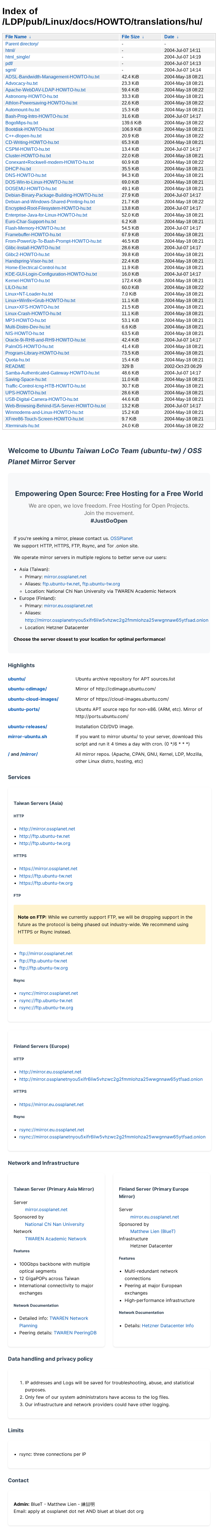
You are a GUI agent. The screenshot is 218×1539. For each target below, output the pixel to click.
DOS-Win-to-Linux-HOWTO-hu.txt (39, 182)
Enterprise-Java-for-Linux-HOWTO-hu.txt (46, 215)
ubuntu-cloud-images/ (33, 699)
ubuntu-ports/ (24, 709)
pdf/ (9, 63)
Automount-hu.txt (22, 109)
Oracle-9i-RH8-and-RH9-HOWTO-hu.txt (45, 340)
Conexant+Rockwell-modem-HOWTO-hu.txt (49, 162)
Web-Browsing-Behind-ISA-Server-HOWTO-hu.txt (55, 405)
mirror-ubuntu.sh (27, 736)
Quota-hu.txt (17, 359)
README (15, 366)
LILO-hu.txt (16, 287)
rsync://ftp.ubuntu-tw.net (46, 1000)
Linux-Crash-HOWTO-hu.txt (33, 313)
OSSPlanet (121, 538)
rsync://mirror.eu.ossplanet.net (51, 1129)
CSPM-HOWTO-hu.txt (27, 149)
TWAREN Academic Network (56, 1238)
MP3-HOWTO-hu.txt (25, 320)
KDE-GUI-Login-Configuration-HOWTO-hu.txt (51, 274)
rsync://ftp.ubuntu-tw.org (46, 1007)
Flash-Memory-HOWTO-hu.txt (35, 228)
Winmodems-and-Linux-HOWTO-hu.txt (44, 412)
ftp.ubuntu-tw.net (61, 584)
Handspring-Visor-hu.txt (29, 261)
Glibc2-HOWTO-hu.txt (27, 254)
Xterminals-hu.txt (22, 425)
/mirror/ (29, 754)
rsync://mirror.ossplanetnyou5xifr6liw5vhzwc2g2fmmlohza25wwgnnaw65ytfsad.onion (112, 1137)
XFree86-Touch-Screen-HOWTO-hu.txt (44, 418)
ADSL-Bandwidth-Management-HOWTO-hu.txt (52, 76)
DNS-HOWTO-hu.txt (25, 175)
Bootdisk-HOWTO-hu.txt (29, 129)
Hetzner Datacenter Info (168, 1325)
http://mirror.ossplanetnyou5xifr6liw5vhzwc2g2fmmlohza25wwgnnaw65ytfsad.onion (116, 620)
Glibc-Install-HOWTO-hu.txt (32, 247)
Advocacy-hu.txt (21, 83)
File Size (131, 36)
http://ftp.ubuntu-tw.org (44, 843)
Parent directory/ (21, 43)
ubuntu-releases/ (27, 726)
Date (169, 36)
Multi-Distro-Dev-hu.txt (27, 326)
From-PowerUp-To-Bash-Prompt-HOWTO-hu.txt (53, 241)
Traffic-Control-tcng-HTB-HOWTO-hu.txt (45, 386)
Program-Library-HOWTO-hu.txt (37, 353)
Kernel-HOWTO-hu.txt (27, 280)
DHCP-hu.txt (18, 168)
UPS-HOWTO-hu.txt (25, 392)
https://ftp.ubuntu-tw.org (46, 883)
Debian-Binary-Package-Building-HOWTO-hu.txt (54, 195)
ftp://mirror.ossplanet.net (46, 953)
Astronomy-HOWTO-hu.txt (31, 96)
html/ (10, 50)
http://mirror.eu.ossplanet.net (50, 1072)
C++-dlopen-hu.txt (23, 135)
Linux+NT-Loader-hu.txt (29, 294)
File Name (16, 36)
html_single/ (17, 57)
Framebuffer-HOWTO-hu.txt (33, 234)
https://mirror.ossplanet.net (48, 868)
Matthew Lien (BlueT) (153, 1231)
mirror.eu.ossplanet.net (68, 605)
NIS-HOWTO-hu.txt (24, 333)
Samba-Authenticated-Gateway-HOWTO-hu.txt (52, 372)
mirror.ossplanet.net (65, 576)
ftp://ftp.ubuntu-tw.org (43, 968)
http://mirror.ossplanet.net (47, 829)
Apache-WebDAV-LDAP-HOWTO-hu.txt (45, 89)
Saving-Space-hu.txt (25, 379)
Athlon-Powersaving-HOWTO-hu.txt (41, 102)
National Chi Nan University (54, 1224)
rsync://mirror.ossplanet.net (48, 993)
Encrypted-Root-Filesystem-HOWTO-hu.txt (48, 208)
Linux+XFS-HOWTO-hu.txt (32, 307)
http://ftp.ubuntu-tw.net (44, 836)
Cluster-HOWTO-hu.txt (28, 155)
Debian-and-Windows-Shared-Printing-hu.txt (50, 201)
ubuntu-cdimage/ (27, 689)
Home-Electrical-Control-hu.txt (35, 267)
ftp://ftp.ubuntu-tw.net (43, 961)
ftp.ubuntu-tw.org (101, 584)
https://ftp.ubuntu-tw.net (45, 876)
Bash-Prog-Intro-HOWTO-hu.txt (36, 116)
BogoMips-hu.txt (21, 122)
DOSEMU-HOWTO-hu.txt (30, 188)
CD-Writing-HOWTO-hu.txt (32, 142)
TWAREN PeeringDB (75, 1332)
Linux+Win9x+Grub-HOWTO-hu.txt (40, 300)
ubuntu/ (17, 679)
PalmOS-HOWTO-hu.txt (29, 346)
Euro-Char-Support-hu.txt (30, 221)
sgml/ (10, 70)
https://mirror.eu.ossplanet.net (51, 1104)
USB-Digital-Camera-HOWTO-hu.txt (41, 399)
